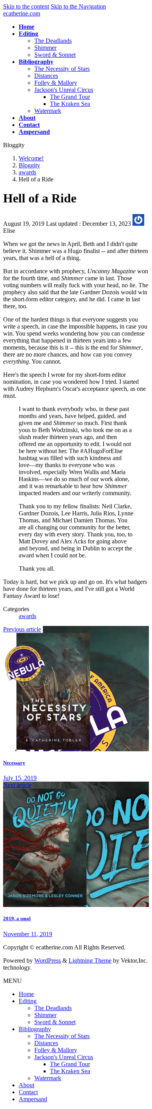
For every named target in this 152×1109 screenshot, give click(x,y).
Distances (46, 75)
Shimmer (45, 47)
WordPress (47, 960)
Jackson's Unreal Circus (63, 89)
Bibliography (35, 1029)
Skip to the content (26, 6)
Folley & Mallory (55, 82)
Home (26, 994)
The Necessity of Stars (62, 68)
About (26, 1085)
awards (27, 616)
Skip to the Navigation (78, 6)
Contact (28, 1092)
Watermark (47, 110)
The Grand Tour (70, 96)
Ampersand (33, 1099)
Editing (28, 1001)
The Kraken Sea (70, 103)
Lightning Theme (90, 960)
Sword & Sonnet (55, 54)
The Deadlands (53, 40)
